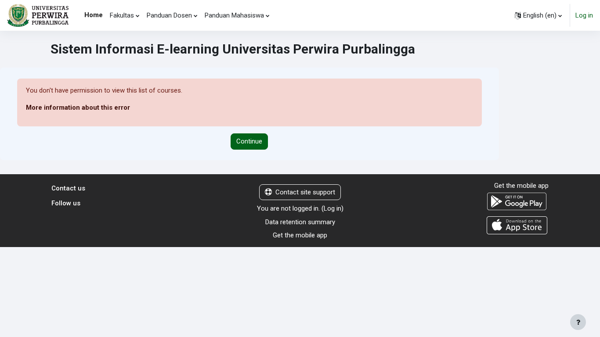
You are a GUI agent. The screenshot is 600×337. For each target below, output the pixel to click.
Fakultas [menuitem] (122, 15)
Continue (249, 141)
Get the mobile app (300, 235)
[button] (538, 15)
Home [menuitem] (93, 15)
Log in (584, 15)
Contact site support (305, 192)
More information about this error (78, 107)
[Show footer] (578, 322)
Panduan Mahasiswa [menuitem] (234, 15)
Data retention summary (300, 222)
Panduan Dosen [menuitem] (169, 15)
